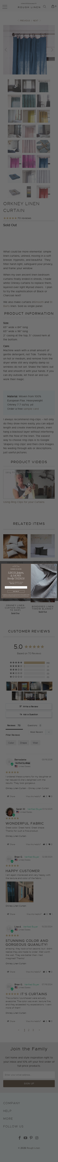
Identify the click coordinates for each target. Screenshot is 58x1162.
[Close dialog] (55, 565)
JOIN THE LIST (16, 591)
